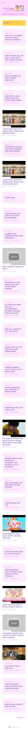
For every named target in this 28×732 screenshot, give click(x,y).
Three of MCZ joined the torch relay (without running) (13, 38)
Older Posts (21, 717)
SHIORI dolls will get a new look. (14, 409)
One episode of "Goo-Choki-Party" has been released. (11, 536)
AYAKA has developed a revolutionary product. (12, 606)
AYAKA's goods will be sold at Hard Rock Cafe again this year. (14, 58)
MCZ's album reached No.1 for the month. (14, 553)
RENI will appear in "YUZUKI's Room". (13, 330)
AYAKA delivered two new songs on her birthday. (13, 485)
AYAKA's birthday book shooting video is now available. (13, 686)
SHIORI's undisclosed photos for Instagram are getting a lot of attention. (13, 462)
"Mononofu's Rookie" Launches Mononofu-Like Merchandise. (14, 149)
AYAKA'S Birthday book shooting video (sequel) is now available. (13, 573)
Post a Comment (14, 42)
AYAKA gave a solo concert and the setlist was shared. (13, 98)
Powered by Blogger (15, 727)
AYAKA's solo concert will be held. (14, 705)
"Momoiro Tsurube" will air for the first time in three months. (12, 635)
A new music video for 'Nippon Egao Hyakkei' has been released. (13, 131)
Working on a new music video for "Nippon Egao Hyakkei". (12, 285)
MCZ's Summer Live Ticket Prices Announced (13, 78)
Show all (7, 23)
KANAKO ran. (10, 198)
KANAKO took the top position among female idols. (13, 349)
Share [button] (6, 42)
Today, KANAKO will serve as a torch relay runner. (13, 216)
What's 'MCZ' (13, 14)
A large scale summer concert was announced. (14, 236)
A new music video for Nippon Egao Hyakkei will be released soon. (13, 182)
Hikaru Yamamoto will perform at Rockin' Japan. (12, 389)
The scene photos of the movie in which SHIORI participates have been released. (12, 441)
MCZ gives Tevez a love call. (12, 667)
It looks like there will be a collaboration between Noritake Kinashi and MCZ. (13, 309)
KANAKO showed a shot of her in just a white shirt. (13, 369)
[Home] (4, 14)
